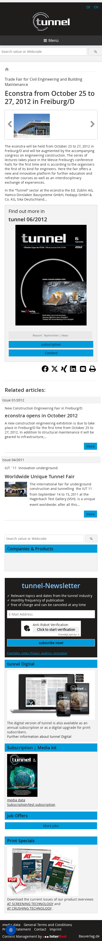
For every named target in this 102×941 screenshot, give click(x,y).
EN (96, 7)
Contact (40, 929)
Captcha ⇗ (68, 634)
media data (16, 800)
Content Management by (22, 936)
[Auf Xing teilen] (64, 371)
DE (88, 7)
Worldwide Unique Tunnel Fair (40, 476)
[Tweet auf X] (54, 371)
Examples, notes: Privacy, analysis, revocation (37, 653)
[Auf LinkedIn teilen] (73, 371)
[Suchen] (95, 51)
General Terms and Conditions (48, 924)
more (90, 446)
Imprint (55, 929)
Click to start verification (56, 629)
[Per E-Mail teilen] (83, 369)
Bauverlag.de (89, 936)
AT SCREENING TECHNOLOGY (30, 904)
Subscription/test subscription (31, 804)
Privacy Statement (16, 929)
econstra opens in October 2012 (41, 415)
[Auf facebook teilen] (45, 371)
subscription (51, 344)
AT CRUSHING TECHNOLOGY (29, 908)
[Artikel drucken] (92, 369)
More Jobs (51, 825)
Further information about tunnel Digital (39, 736)
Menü (53, 40)
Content (51, 353)
